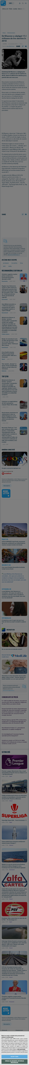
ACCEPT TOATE (14, 1056)
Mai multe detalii (21, 1049)
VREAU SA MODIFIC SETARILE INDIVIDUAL (14, 1061)
